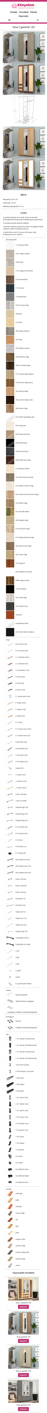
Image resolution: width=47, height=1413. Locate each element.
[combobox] (24, 20)
